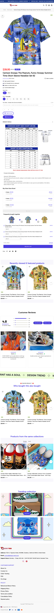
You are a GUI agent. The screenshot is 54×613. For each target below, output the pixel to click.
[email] (11, 555)
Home (4, 9)
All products (9, 9)
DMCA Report (14, 606)
